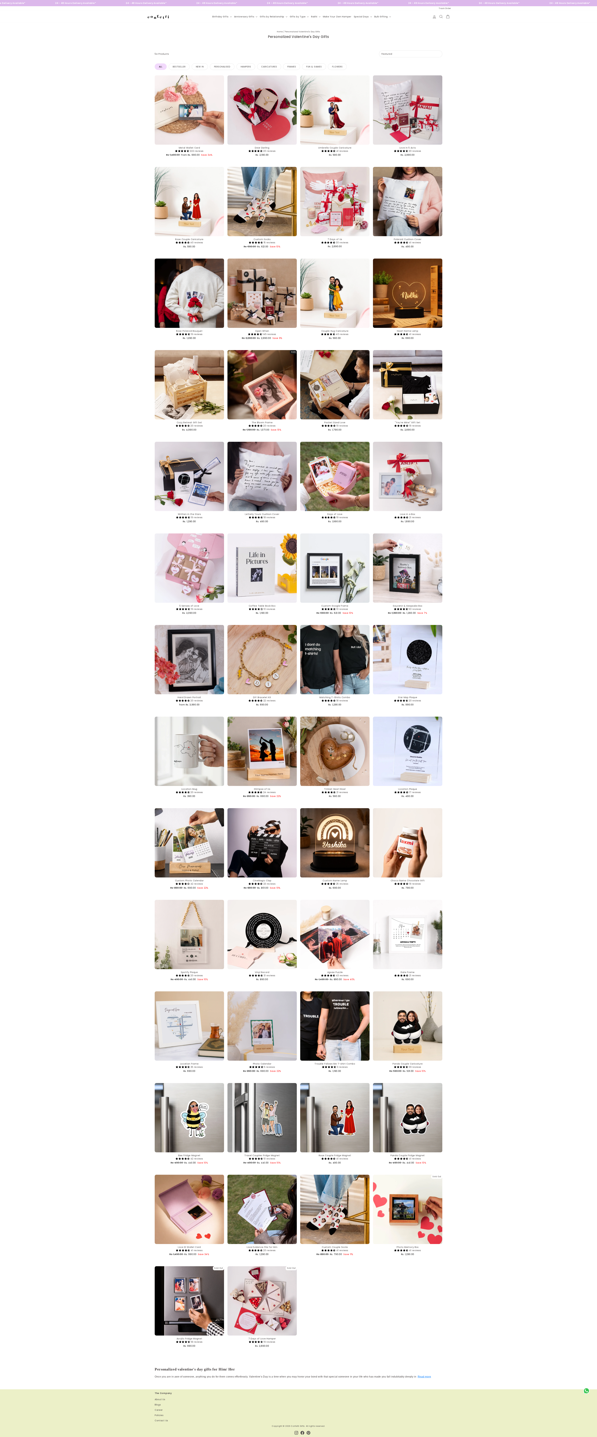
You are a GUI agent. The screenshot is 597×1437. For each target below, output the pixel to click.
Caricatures (269, 66)
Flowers (337, 66)
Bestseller (179, 66)
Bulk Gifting (381, 16)
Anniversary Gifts (244, 16)
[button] (182, 151)
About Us (160, 1399)
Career (159, 1410)
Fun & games (314, 66)
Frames (291, 66)
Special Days (362, 16)
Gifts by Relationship (272, 16)
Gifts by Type (298, 16)
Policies (159, 1415)
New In (200, 66)
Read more (424, 1376)
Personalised (222, 66)
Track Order (445, 8)
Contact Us (161, 1420)
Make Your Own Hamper (337, 16)
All (161, 66)
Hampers (246, 66)
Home (280, 31)
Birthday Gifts (220, 16)
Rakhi (314, 16)
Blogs (158, 1404)
